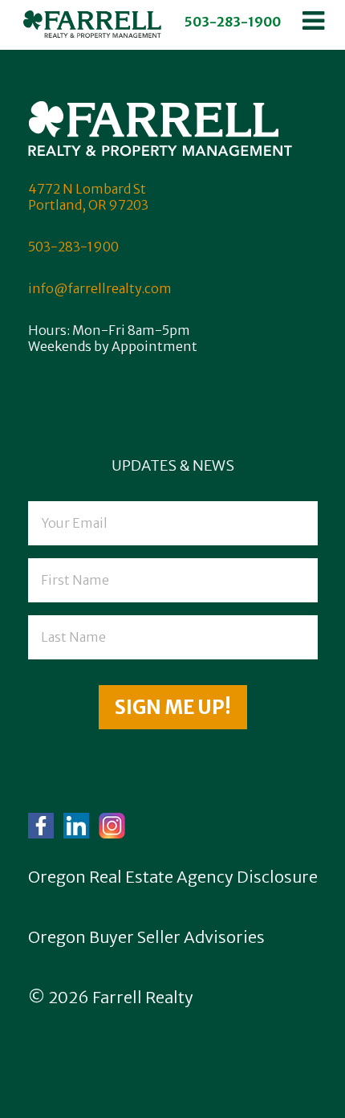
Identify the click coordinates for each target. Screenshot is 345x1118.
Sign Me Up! (173, 707)
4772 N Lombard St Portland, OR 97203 (88, 197)
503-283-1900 (233, 22)
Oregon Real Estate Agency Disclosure (173, 877)
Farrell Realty (142, 997)
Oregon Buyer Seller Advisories (146, 937)
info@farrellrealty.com (100, 288)
